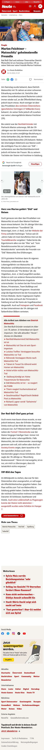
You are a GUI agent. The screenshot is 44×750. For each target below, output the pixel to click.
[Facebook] (12, 79)
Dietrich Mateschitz (9, 527)
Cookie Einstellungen (9, 746)
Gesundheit (6, 705)
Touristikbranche (8, 240)
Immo (17, 2)
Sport (15, 11)
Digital (26, 689)
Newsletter (6, 680)
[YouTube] (24, 633)
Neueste (37, 11)
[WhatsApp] (8, 79)
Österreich (6, 11)
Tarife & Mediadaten (20, 738)
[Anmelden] (35, 6)
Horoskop (35, 689)
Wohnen (16, 705)
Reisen (12, 709)
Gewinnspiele (25, 702)
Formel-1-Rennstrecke (21, 432)
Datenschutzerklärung (10, 742)
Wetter (36, 676)
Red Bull (21, 527)
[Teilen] (16, 79)
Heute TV (31, 693)
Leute (10, 689)
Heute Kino (19, 693)
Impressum (5, 738)
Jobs (26, 2)
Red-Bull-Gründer (25, 124)
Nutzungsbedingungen (29, 742)
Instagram (25, 305)
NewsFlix (36, 2)
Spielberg (30, 527)
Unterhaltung (13, 15)
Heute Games (7, 693)
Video (19, 709)
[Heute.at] (7, 6)
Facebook (38, 305)
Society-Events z (8, 447)
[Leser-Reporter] (30, 6)
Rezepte (37, 702)
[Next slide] (42, 180)
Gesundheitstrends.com (19, 718)
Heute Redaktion (16, 70)
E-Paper (7, 2)
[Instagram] (13, 633)
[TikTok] (18, 633)
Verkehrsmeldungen (30, 705)
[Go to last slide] (2, 180)
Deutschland (29, 673)
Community (26, 676)
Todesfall (5, 531)
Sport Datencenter (9, 702)
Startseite (4, 15)
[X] (8, 633)
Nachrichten (6, 676)
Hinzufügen (35, 164)
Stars (20, 15)
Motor (4, 709)
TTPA (32, 738)
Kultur (18, 689)
